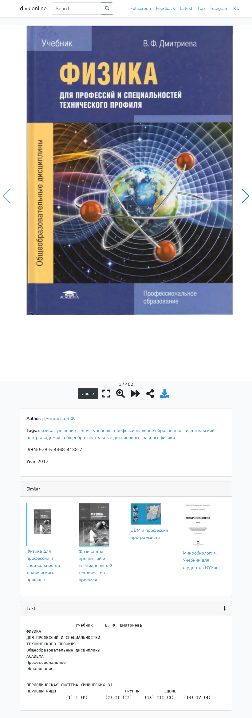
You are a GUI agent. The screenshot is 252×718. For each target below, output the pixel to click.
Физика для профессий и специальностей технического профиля (43, 565)
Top (201, 8)
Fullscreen (140, 8)
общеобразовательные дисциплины (103, 437)
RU (236, 8)
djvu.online (33, 8)
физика (47, 430)
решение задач (74, 430)
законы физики (160, 437)
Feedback (165, 8)
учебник (103, 430)
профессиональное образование (149, 430)
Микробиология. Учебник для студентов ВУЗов (201, 560)
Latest (186, 8)
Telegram (219, 8)
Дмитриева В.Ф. (58, 418)
